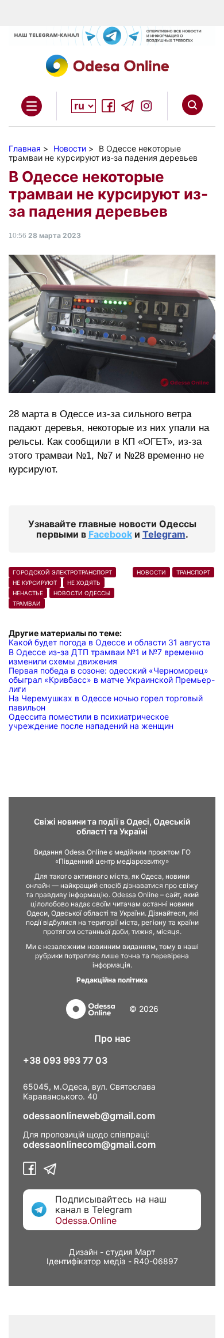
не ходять (84, 582)
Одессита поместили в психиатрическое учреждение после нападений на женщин (91, 721)
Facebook (110, 534)
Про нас (112, 1038)
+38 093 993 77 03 (65, 1060)
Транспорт (193, 572)
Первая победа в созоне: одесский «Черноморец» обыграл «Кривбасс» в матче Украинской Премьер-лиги (112, 680)
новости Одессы (81, 592)
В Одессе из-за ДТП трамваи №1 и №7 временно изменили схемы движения (106, 656)
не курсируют (35, 582)
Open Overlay (31, 106)
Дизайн (83, 1252)
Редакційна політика (112, 980)
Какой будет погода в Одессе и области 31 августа (109, 642)
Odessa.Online (86, 1220)
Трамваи (27, 603)
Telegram (164, 534)
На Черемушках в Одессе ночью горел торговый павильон (106, 702)
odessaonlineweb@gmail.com (89, 1115)
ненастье (28, 592)
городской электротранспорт (62, 572)
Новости (151, 572)
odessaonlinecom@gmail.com (89, 1144)
